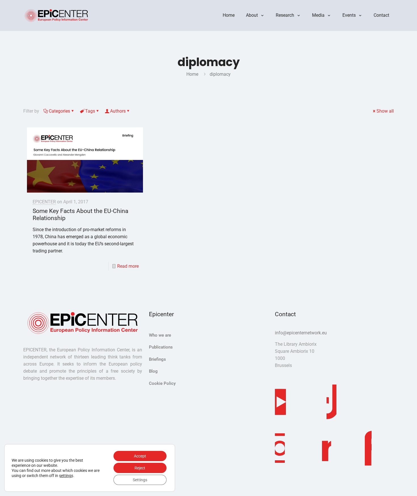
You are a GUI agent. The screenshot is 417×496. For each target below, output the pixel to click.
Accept (140, 456)
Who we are (160, 335)
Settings (140, 480)
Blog (153, 371)
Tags (90, 111)
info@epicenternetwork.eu (301, 332)
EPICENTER (44, 201)
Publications (161, 347)
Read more (128, 266)
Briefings (157, 359)
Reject (139, 468)
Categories (59, 111)
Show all (385, 111)
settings (66, 475)
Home (192, 74)
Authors (118, 111)
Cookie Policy (162, 383)
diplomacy (220, 74)
